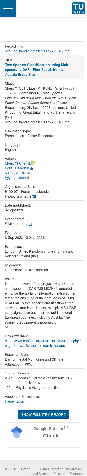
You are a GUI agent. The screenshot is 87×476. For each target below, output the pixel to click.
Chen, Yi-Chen (16, 163)
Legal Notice (39, 473)
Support (76, 473)
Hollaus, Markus (17, 168)
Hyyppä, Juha (15, 177)
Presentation (14, 401)
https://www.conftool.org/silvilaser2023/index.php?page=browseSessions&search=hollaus (43, 343)
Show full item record (43, 414)
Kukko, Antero (15, 172)
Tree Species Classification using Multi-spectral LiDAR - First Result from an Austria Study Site (38, 69)
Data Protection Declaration (61, 468)
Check (50, 435)
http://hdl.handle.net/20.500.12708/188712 (37, 50)
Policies (59, 473)
